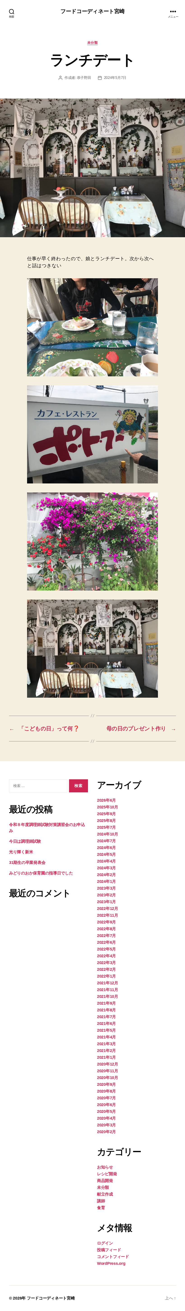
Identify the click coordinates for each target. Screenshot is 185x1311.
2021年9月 (106, 1003)
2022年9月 (106, 922)
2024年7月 (106, 841)
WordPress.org (111, 1263)
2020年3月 (106, 1125)
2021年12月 (107, 983)
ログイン (105, 1243)
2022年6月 (106, 942)
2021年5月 (106, 1030)
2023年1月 (106, 901)
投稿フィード (109, 1250)
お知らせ (105, 1167)
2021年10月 (107, 996)
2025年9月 (106, 814)
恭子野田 (84, 78)
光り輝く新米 (21, 852)
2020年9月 (106, 1084)
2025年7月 (106, 827)
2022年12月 (107, 908)
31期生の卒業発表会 (27, 862)
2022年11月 (107, 915)
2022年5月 (106, 949)
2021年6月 (106, 1023)
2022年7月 (106, 935)
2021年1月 (106, 1057)
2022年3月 (106, 962)
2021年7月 (106, 1016)
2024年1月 (106, 881)
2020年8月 (106, 1091)
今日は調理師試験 (25, 841)
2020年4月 (106, 1118)
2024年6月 (106, 847)
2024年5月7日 (115, 78)
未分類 (92, 42)
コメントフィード (113, 1256)
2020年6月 (106, 1104)
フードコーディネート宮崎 (92, 11)
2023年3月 (106, 888)
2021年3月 (106, 1044)
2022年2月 (106, 969)
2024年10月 (107, 834)
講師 (101, 1201)
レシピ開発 (107, 1174)
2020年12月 (107, 1064)
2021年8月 (106, 1010)
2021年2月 (106, 1050)
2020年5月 (106, 1111)
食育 (101, 1207)
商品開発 (105, 1180)
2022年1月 (106, 976)
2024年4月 (106, 861)
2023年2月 (106, 895)
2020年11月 (107, 1071)
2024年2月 (106, 874)
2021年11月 (107, 989)
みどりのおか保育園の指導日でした (41, 873)
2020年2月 (106, 1131)
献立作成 (105, 1194)
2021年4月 (106, 1037)
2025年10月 (107, 807)
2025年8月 (106, 820)
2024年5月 (106, 854)
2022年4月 (106, 956)
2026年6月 (106, 800)
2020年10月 (107, 1077)
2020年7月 (106, 1098)
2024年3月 (106, 868)
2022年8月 (106, 929)
